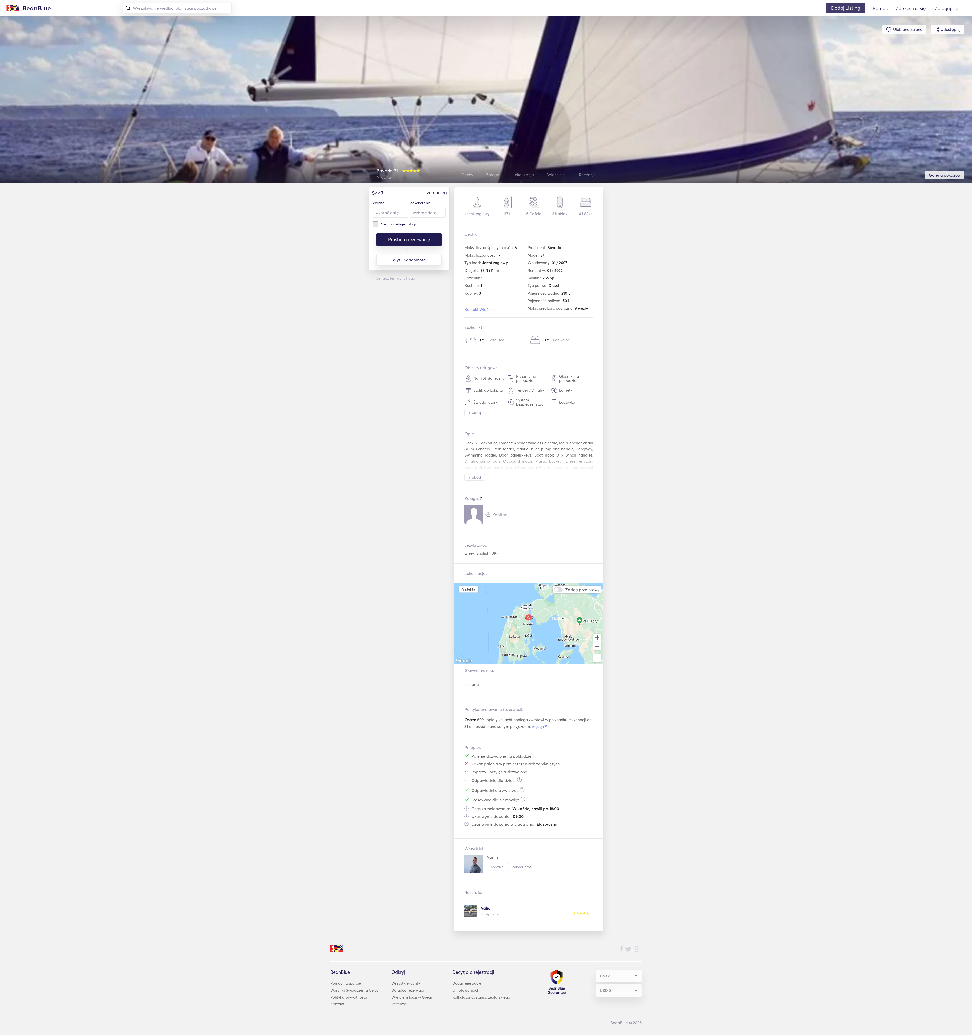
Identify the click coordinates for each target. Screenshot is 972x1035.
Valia (486, 908)
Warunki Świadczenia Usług (354, 990)
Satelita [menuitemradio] (468, 589)
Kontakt (497, 867)
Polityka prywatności (348, 997)
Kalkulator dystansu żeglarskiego (481, 997)
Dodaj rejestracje (466, 983)
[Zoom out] (597, 647)
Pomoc (880, 8)
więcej (537, 726)
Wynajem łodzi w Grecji (411, 997)
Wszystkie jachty (405, 983)
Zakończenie (420, 203)
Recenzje (399, 1004)
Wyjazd (379, 203)
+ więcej (475, 413)
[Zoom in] (597, 638)
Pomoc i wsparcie (345, 983)
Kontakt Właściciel (480, 309)
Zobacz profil (522, 867)
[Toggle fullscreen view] (597, 658)
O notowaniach (465, 990)
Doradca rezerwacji (408, 990)
